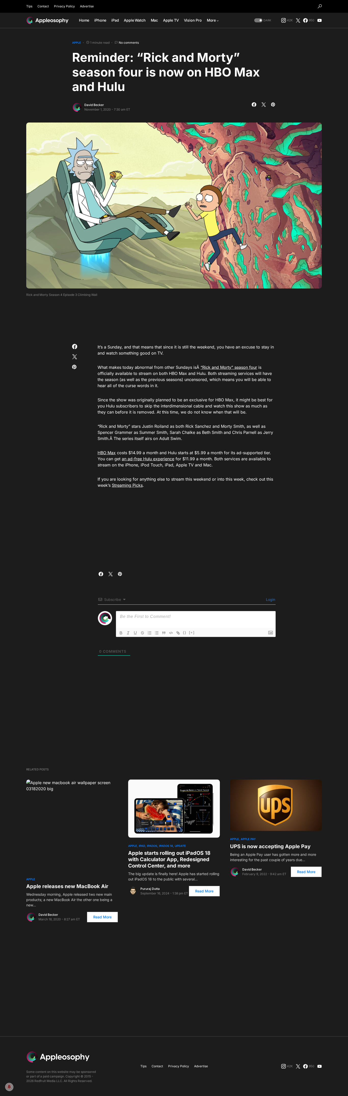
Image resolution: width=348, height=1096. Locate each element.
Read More (102, 917)
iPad (142, 846)
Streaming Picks (127, 485)
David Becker (94, 105)
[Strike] (142, 633)
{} (184, 632)
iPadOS (152, 846)
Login (270, 599)
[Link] (178, 633)
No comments (129, 42)
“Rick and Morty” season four (228, 367)
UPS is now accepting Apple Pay (270, 846)
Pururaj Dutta (150, 889)
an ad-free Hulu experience (148, 458)
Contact (43, 6)
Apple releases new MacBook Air (67, 886)
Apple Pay (248, 839)
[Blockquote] (163, 633)
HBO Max (107, 452)
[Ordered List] (149, 633)
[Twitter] (298, 20)
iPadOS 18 (166, 846)
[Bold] (121, 633)
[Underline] (135, 633)
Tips (29, 6)
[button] (320, 6)
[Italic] (128, 633)
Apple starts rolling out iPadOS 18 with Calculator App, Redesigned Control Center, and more (169, 859)
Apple (76, 42)
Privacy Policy (64, 6)
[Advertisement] (174, 318)
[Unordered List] (156, 633)
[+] (192, 632)
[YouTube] (319, 20)
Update (180, 846)
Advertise (87, 6)
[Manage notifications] (9, 1087)
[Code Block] (171, 633)
